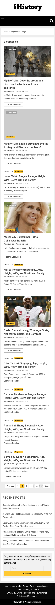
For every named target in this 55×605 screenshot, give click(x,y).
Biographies (10, 73)
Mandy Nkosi (9, 91)
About (8, 586)
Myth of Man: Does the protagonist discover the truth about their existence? (24, 84)
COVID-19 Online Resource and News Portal (27, 593)
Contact (18, 589)
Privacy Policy (29, 586)
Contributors (42, 586)
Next (46, 486)
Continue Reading (13, 104)
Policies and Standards (26, 596)
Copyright (16, 586)
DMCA (36, 589)
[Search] (50, 21)
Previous (10, 486)
